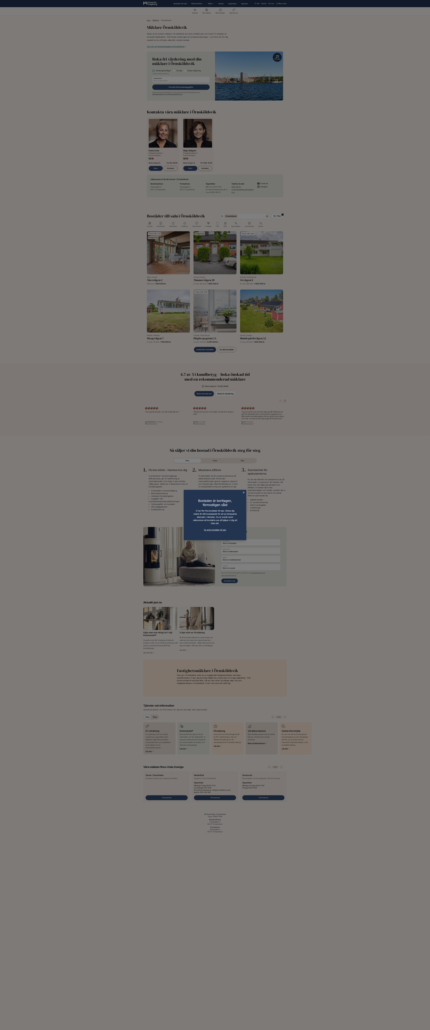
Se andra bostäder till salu (215, 530)
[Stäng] (243, 492)
